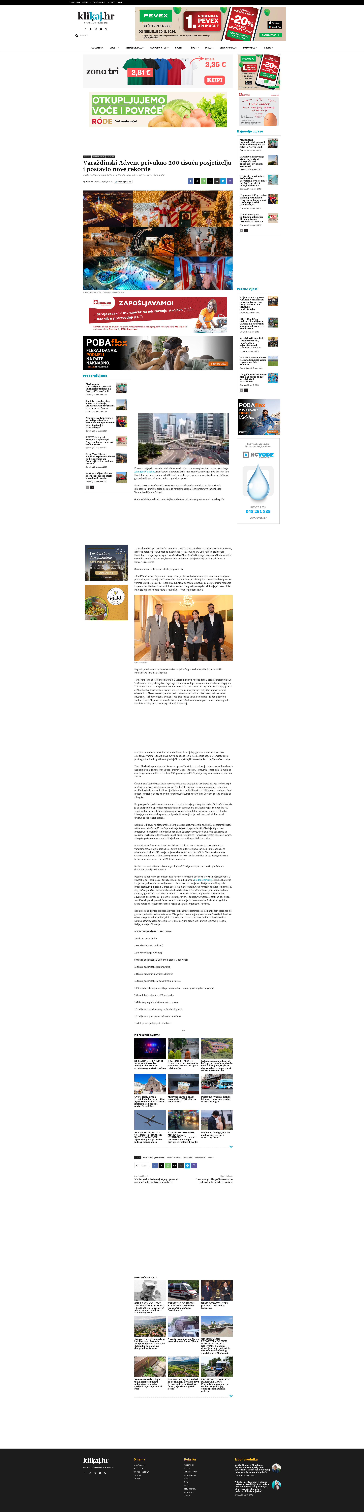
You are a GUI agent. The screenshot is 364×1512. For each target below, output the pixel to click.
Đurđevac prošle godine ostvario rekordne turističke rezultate (214, 1181)
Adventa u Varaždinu (144, 471)
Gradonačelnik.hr (202, 879)
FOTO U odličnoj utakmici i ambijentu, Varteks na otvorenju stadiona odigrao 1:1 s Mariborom (252, 324)
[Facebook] (85, 29)
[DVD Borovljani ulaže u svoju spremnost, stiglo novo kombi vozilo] (121, 477)
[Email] (210, 181)
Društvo (87, 156)
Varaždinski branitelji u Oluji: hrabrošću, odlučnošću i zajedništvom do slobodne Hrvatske (253, 343)
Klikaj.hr (89, 181)
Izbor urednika (246, 1459)
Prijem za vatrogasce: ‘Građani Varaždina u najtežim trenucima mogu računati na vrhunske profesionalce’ (252, 303)
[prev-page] (87, 487)
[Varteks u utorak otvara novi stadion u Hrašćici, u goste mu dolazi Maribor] (273, 361)
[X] (197, 181)
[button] (98, 35)
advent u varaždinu (174, 1157)
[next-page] (92, 487)
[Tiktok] (90, 29)
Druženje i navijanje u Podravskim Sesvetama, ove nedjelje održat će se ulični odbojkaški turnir (253, 181)
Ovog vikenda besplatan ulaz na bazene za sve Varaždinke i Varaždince (253, 378)
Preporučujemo (98, 156)
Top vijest (111, 156)
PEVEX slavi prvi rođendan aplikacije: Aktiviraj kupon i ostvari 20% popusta (99, 441)
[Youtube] (101, 29)
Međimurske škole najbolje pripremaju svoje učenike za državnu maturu (156, 1181)
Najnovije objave (250, 131)
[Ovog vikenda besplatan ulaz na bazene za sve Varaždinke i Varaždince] (273, 378)
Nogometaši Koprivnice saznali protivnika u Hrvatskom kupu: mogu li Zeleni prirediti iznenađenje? (100, 423)
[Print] (217, 181)
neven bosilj (147, 1157)
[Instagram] (96, 29)
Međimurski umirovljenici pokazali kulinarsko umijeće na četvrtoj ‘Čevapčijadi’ (98, 388)
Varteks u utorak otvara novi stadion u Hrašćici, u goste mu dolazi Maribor (253, 361)
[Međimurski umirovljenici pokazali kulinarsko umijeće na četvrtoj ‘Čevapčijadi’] (121, 388)
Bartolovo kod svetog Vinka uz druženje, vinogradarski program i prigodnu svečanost (100, 405)
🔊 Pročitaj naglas (123, 182)
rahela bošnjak (199, 1157)
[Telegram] (223, 181)
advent (210, 1157)
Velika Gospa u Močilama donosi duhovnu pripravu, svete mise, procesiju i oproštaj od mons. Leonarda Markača (252, 1469)
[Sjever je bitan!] (96, 17)
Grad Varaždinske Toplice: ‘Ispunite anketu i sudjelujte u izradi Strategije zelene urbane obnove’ (100, 459)
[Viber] (230, 181)
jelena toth (188, 1157)
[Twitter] (106, 29)
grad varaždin (159, 1157)
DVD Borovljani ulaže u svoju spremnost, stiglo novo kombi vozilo (99, 476)
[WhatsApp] (203, 181)
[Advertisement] (158, 141)
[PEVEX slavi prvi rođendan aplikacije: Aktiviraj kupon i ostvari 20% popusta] (121, 441)
